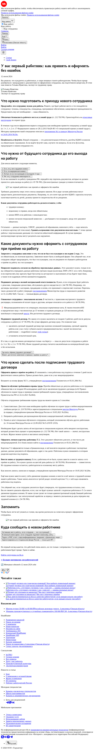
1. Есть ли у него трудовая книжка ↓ (15, 169)
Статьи (9, 58)
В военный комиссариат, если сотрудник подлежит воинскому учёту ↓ (28, 535)
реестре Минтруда (70, 409)
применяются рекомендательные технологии (49, 730)
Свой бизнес (11, 60)
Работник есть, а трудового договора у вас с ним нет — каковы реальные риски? (39, 590)
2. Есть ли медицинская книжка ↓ (14, 171)
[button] (3, 45)
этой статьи (42, 332)
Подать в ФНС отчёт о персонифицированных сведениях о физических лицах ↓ (31, 537)
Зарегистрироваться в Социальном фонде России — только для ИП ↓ (28, 540)
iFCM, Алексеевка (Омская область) (77, 611)
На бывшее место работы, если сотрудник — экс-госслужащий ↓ (26, 532)
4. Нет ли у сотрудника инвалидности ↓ (16, 176)
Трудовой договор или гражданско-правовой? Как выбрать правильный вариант (39, 586)
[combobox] (11, 743)
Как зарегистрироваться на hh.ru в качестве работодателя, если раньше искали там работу (43, 599)
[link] (5, 39)
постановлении (46, 443)
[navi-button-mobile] (3, 53)
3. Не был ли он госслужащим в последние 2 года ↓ (21, 174)
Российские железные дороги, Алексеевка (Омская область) (59, 609)
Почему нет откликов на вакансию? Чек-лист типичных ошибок (33, 594)
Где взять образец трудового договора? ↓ (17, 352)
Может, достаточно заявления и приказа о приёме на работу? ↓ (25, 355)
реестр (26, 314)
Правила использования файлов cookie (43, 15)
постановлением (40, 291)
